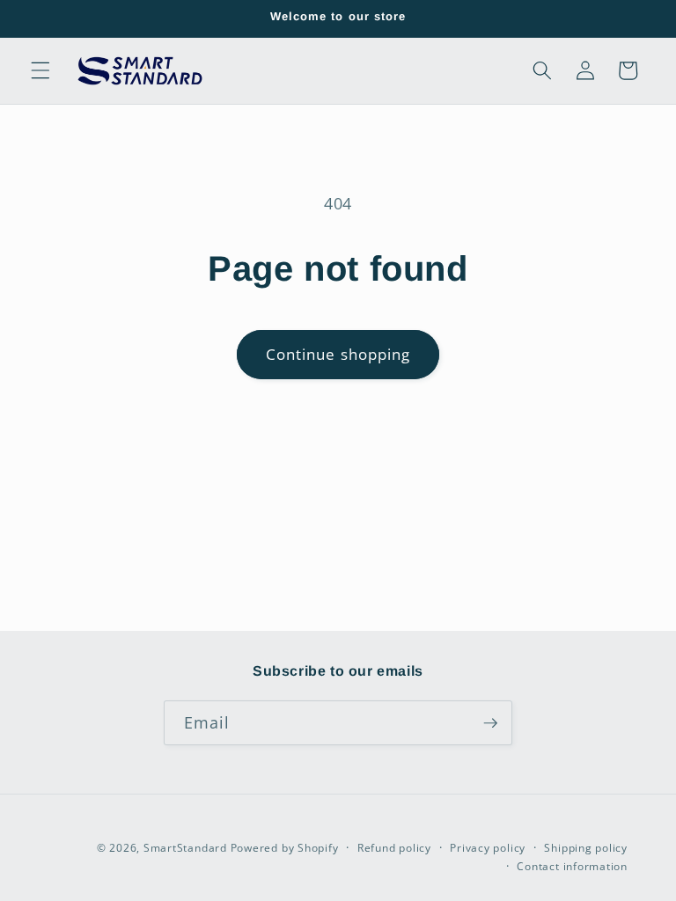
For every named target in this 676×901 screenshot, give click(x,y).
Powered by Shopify (285, 847)
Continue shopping (338, 354)
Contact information (572, 866)
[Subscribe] (490, 723)
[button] (40, 70)
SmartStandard (185, 847)
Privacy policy (487, 847)
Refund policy (394, 847)
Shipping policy (586, 847)
